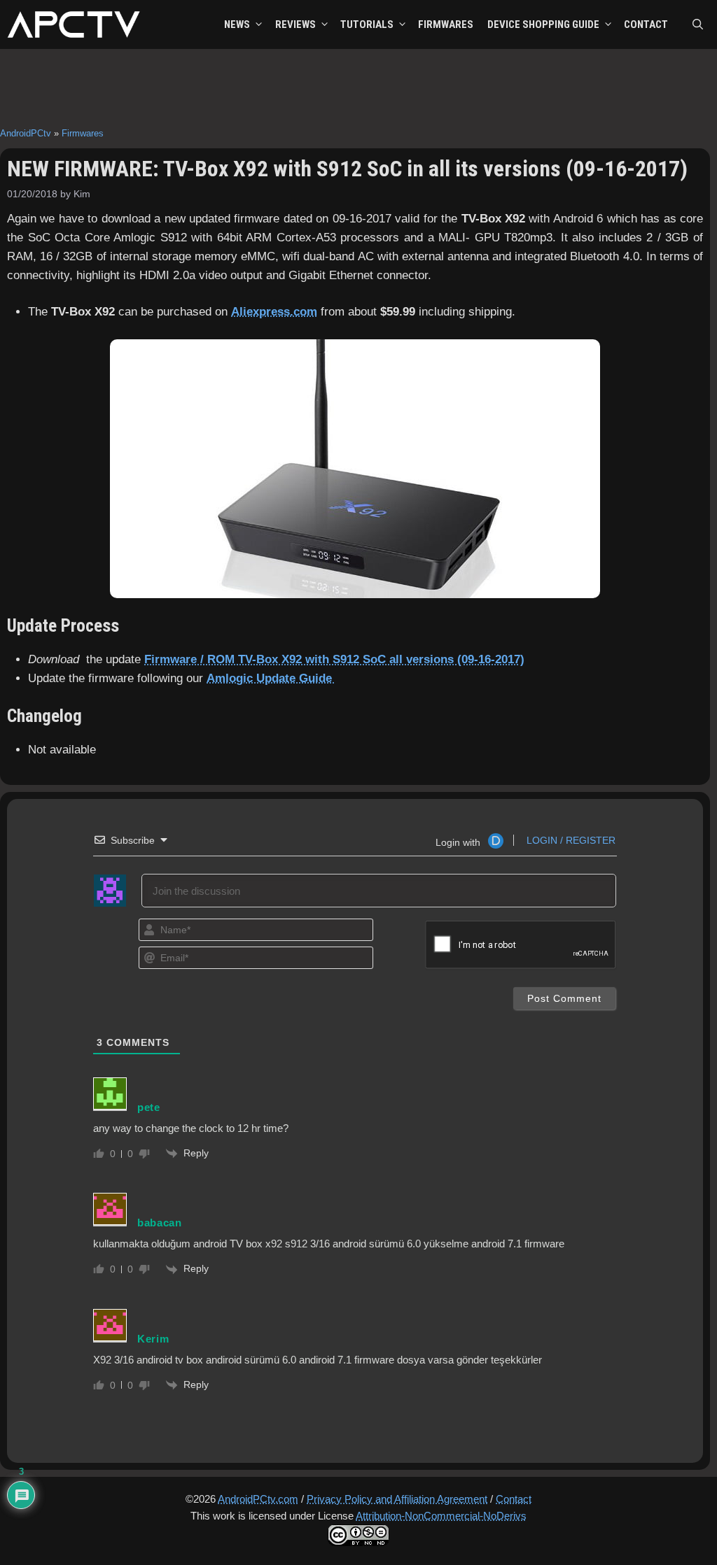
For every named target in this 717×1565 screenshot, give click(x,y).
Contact (513, 1499)
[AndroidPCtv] (73, 24)
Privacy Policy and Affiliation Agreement (397, 1499)
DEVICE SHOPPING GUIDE (543, 24)
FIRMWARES (445, 24)
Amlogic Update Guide (271, 678)
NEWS (237, 24)
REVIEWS (295, 24)
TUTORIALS (367, 24)
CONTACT (646, 24)
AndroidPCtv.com (258, 1499)
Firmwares (83, 133)
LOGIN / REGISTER (569, 840)
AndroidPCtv (25, 133)
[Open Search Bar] (697, 24)
